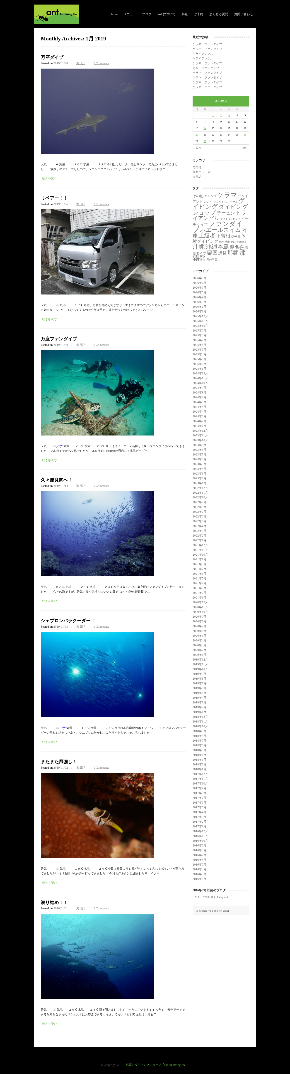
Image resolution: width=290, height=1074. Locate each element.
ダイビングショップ (220, 209)
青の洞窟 (211, 259)
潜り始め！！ (54, 902)
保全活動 (224, 241)
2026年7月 (199, 283)
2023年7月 (199, 454)
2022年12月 (200, 488)
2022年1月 (199, 540)
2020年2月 (199, 650)
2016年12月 (200, 831)
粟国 (212, 253)
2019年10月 (200, 669)
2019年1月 (199, 712)
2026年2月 (199, 306)
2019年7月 (199, 683)
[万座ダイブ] (97, 152)
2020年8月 (199, 621)
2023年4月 (199, 468)
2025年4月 (199, 354)
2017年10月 (200, 783)
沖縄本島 (217, 246)
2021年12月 (200, 545)
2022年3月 (199, 530)
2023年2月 (199, 478)
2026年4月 (199, 297)
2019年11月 (200, 664)
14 (205, 128)
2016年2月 (199, 879)
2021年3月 (199, 588)
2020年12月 (200, 602)
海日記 (80, 63)
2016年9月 (199, 845)
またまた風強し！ (59, 761)
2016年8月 (199, 850)
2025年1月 (199, 368)
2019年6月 (199, 688)
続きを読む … (51, 178)
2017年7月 (199, 797)
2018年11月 (200, 721)
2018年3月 (199, 759)
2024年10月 (200, 383)
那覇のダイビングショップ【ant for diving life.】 (157, 1065)
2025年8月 (199, 335)
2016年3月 (199, 874)
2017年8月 (199, 793)
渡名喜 (237, 247)
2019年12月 (200, 659)
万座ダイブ (52, 57)
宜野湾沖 (241, 242)
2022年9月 (199, 502)
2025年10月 (200, 325)
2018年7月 (199, 740)
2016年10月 (200, 840)
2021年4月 (199, 583)
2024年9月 (199, 387)
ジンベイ (219, 202)
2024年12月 (200, 373)
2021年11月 (200, 550)
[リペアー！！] (97, 293)
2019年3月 (199, 702)
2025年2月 (199, 364)
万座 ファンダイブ (206, 68)
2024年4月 (199, 411)
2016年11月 (200, 836)
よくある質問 (218, 14)
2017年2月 (199, 821)
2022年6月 (199, 516)
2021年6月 (199, 573)
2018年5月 (199, 750)
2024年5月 (199, 406)
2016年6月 (199, 859)
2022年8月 (199, 507)
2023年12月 (200, 430)
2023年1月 (199, 483)
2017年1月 (199, 826)
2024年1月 (199, 426)
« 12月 (197, 147)
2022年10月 (200, 497)
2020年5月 (199, 635)
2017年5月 (199, 807)
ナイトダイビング (230, 219)
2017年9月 (199, 788)
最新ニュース (201, 172)
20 (197, 134)
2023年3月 (199, 473)
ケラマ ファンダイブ (207, 44)
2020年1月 (199, 654)
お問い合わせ (243, 14)
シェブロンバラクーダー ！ (68, 620)
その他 (197, 167)
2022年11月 (200, 492)
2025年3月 (199, 359)
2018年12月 (200, 716)
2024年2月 (199, 421)
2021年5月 (199, 578)
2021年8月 (199, 564)
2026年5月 (199, 292)
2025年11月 (200, 321)
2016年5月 (199, 864)
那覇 (233, 253)
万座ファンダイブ (59, 338)
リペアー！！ (54, 197)
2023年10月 (200, 440)
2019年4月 (199, 697)
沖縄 (199, 246)
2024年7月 (199, 397)
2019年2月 (199, 707)
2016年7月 (199, 855)
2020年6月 (199, 631)
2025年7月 (199, 340)
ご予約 (198, 14)
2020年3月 (199, 645)
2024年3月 (199, 416)
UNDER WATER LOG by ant (210, 897)
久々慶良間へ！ (56, 479)
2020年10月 (200, 612)
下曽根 (223, 236)
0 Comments (101, 63)
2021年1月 (199, 597)
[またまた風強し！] (97, 857)
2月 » (245, 147)
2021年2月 (199, 592)
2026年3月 (199, 302)
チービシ (226, 212)
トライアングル (203, 53)
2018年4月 (199, 755)
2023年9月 (199, 445)
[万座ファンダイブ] (97, 434)
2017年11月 (200, 778)
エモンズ (210, 196)
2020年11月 (200, 607)
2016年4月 (199, 869)
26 (245, 134)
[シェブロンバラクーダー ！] (97, 716)
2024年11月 (200, 378)
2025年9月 (199, 330)
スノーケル (231, 201)
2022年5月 (199, 521)
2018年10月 (200, 726)
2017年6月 (199, 802)
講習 (222, 253)
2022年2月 (199, 535)
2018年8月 (199, 735)
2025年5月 (199, 349)
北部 (233, 242)
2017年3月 (199, 817)
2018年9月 (199, 731)
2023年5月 (199, 464)
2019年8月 (199, 678)
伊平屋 (236, 236)
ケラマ (227, 194)
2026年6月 (199, 287)
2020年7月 (199, 626)
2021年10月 (200, 554)
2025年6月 (199, 344)
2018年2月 (199, 764)
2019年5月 (199, 693)
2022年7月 (199, 511)
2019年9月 (199, 674)
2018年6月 (199, 745)
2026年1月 (199, 311)
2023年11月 (200, 435)
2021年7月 (199, 569)
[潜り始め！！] (97, 998)
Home (113, 14)
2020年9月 (199, 616)
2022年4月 (199, 526)
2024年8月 (199, 392)
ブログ (147, 14)
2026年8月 (199, 278)
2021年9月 (199, 559)
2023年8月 (199, 449)
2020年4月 (199, 640)
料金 (184, 14)
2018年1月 (199, 769)
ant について (166, 14)
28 (205, 141)
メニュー (129, 14)
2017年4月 (199, 812)
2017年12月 (200, 774)
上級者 (206, 236)
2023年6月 (199, 459)
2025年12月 (200, 316)
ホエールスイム (220, 230)
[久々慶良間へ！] (97, 575)
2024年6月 (199, 402)
